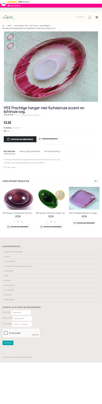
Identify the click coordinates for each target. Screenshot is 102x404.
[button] (79, 17)
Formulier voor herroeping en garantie (18, 266)
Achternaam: (7, 318)
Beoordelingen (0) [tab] (52, 151)
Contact (7, 257)
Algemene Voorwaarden (13, 252)
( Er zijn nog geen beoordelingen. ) (27, 115)
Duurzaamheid (9, 261)
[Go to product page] (17, 198)
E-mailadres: (7, 324)
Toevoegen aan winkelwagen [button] (19, 227)
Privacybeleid (9, 290)
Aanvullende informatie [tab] (30, 151)
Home (6, 276)
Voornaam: (6, 312)
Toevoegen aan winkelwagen (21, 139)
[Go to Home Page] (3, 25)
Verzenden (8, 295)
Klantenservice (9, 285)
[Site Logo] (8, 17)
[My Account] (90, 17)
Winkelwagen (9, 300)
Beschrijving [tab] (9, 151)
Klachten (7, 280)
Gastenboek (8, 271)
